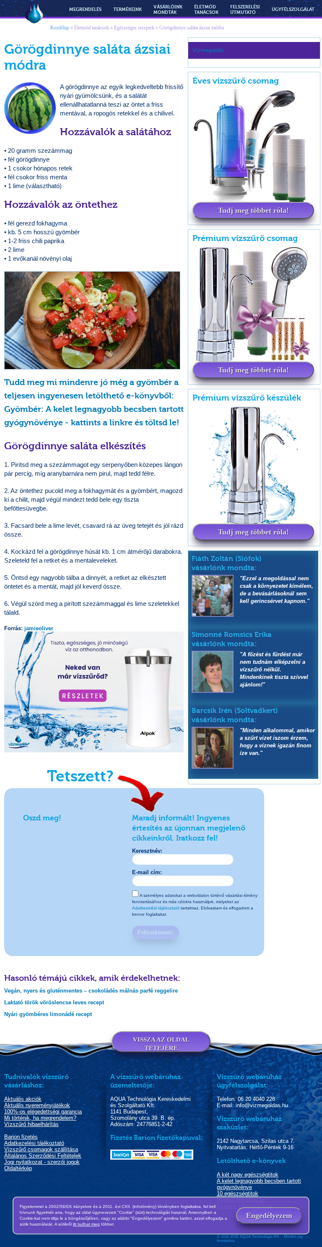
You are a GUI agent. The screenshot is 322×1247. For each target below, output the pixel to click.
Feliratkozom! (156, 932)
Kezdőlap (59, 28)
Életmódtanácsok (206, 9)
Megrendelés (85, 9)
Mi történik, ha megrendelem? (40, 1118)
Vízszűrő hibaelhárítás (31, 1124)
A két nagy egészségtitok (247, 1174)
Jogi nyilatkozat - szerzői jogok (42, 1162)
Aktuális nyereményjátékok (37, 1105)
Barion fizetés (21, 1137)
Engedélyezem (269, 1215)
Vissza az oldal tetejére (161, 1043)
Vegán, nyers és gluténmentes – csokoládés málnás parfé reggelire (91, 991)
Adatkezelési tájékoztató (155, 908)
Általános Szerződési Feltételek (42, 1156)
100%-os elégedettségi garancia (43, 1111)
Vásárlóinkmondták (167, 9)
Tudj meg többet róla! (253, 210)
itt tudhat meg (86, 1224)
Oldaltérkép (18, 1168)
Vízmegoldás (34, 14)
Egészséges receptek (134, 28)
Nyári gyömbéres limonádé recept (48, 1014)
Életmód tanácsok (91, 28)
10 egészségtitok (237, 1193)
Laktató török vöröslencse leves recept (54, 1002)
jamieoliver (38, 628)
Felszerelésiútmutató (245, 9)
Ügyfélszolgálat (293, 9)
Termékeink (127, 9)
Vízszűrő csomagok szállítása (41, 1149)
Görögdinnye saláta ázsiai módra (191, 28)
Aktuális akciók (23, 1099)
